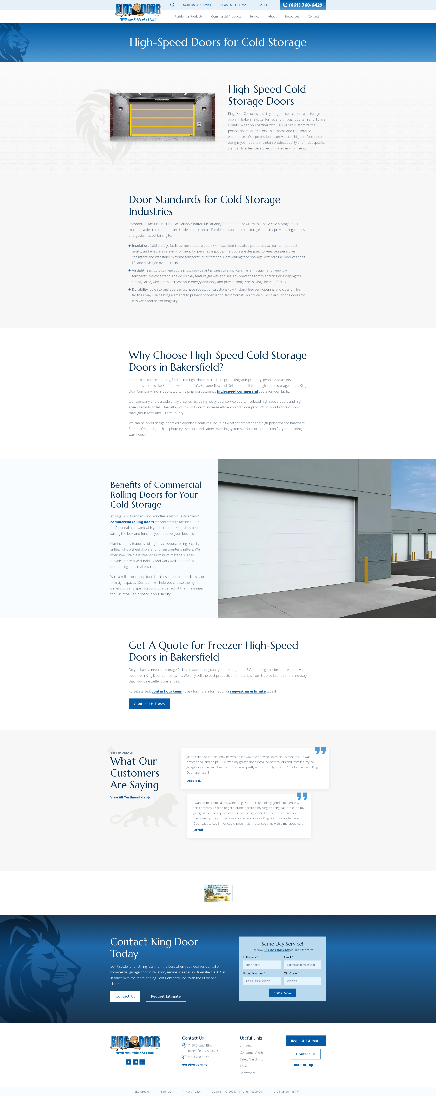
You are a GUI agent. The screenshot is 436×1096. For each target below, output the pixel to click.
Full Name (250, 957)
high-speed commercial (237, 391)
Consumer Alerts (252, 1052)
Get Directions (192, 1064)
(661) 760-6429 (279, 950)
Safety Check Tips (252, 1059)
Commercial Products (226, 16)
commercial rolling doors (132, 522)
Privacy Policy (192, 1091)
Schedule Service (197, 5)
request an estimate (248, 691)
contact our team (167, 691)
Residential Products (189, 16)
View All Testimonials (127, 797)
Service (254, 16)
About (272, 16)
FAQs (243, 1066)
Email (288, 957)
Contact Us (125, 996)
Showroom (247, 1073)
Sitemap (166, 1091)
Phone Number (254, 973)
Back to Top (303, 1065)
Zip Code (291, 973)
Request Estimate (235, 5)
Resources (292, 16)
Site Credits (142, 1091)
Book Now (282, 993)
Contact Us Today (149, 704)
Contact (313, 16)
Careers (265, 5)
